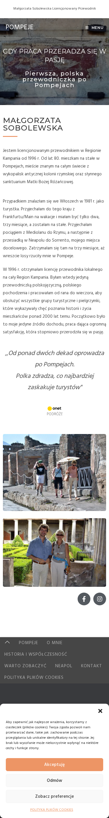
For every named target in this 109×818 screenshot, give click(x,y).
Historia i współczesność (35, 654)
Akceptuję (54, 764)
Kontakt (91, 666)
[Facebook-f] (84, 599)
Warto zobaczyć (25, 666)
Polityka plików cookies (34, 677)
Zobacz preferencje (54, 796)
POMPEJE (19, 27)
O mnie (54, 642)
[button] (100, 711)
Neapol (63, 666)
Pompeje (28, 642)
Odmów (54, 780)
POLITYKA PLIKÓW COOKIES (51, 810)
